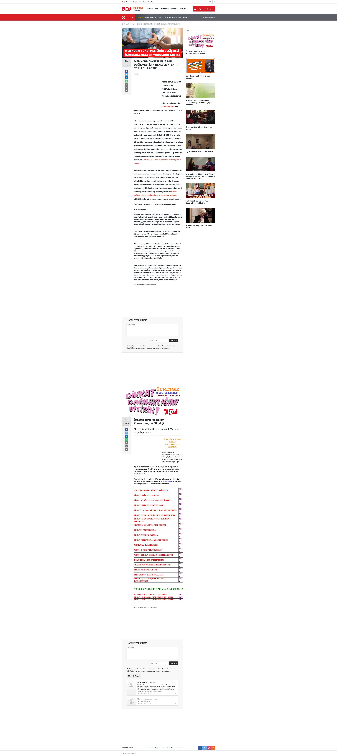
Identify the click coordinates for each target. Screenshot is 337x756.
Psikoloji (174, 9)
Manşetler (128, 1)
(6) (145, 703)
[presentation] (128, 17)
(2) (150, 693)
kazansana (168, 481)
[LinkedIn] (126, 77)
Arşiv (144, 1)
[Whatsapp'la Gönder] (126, 81)
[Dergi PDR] (133, 9)
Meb (156, 9)
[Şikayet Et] (175, 693)
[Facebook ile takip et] (200, 748)
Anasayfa (150, 748)
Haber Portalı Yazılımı (130, 753)
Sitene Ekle (150, 1)
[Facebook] (126, 71)
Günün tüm (209, 17)
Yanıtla (140, 693)
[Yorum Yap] (126, 90)
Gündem (150, 9)
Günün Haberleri (137, 1)
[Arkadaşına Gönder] (126, 84)
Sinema (183, 9)
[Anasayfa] (123, 1)
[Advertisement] (113, 51)
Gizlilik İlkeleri (170, 748)
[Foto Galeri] (214, 2)
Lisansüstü (164, 9)
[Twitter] (126, 74)
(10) (146, 693)
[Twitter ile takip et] (204, 748)
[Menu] (195, 9)
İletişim (163, 748)
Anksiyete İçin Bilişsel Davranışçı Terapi (156, 17)
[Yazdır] (126, 87)
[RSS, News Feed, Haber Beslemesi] (213, 748)
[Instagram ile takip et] (209, 748)
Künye (156, 748)
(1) (150, 703)
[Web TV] (210, 2)
